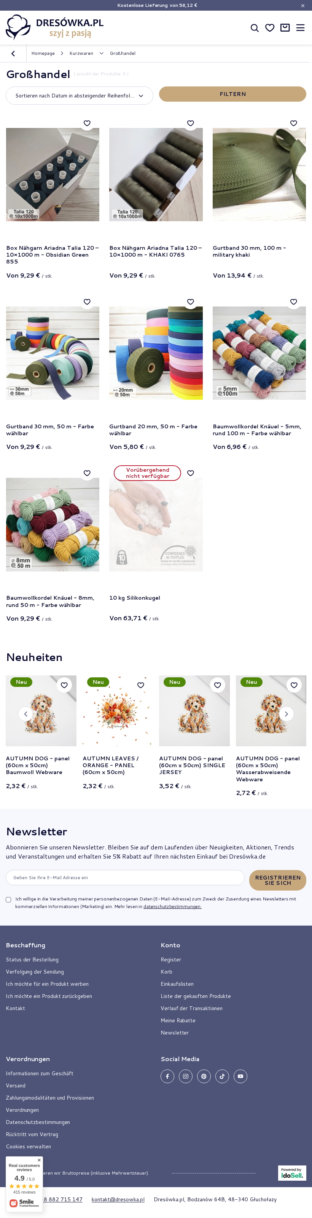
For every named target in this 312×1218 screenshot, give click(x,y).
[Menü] (300, 28)
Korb (166, 971)
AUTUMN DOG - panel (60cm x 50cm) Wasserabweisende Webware (268, 769)
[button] (25, 714)
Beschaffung (25, 945)
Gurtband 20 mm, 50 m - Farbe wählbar (153, 430)
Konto (170, 945)
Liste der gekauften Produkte (196, 996)
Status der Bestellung (32, 959)
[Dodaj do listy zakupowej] (64, 685)
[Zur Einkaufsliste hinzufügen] (87, 123)
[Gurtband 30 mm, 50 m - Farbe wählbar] (52, 353)
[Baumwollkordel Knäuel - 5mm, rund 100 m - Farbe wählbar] (259, 353)
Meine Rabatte (178, 1020)
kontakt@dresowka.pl (118, 1199)
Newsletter (36, 831)
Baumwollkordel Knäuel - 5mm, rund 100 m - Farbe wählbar (257, 430)
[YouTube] (240, 1076)
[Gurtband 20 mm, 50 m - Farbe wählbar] (155, 353)
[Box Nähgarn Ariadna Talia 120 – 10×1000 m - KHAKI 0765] (155, 174)
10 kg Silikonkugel (134, 598)
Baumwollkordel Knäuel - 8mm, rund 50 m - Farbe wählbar (50, 601)
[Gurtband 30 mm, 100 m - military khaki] (259, 174)
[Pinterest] (204, 1076)
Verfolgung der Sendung (35, 971)
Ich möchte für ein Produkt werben (47, 984)
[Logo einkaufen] (55, 27)
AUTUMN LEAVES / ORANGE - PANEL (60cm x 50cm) (110, 765)
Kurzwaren (81, 53)
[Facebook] (167, 1076)
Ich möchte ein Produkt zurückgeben (49, 996)
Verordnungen (22, 1110)
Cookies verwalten (28, 1146)
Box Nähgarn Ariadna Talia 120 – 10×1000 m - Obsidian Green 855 (52, 254)
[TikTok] (222, 1076)
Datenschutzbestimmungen (38, 1122)
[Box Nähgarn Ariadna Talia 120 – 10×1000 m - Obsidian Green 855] (52, 174)
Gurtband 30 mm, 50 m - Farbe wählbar (50, 430)
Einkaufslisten (177, 984)
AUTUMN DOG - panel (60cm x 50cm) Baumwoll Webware (38, 765)
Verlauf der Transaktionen (192, 1008)
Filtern (233, 94)
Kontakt (15, 1008)
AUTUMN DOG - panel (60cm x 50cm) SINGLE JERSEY (192, 765)
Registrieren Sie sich (278, 880)
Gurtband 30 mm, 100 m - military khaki (249, 251)
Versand (15, 1085)
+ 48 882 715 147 (59, 1199)
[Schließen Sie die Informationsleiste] (302, 5)
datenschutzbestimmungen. (172, 906)
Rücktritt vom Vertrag (32, 1134)
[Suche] (254, 27)
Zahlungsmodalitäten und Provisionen (50, 1097)
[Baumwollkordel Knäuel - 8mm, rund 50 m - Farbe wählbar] (52, 524)
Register (171, 959)
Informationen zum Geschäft (39, 1073)
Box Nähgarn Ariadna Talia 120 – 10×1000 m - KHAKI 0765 (155, 251)
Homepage (43, 53)
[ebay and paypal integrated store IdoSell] (292, 1173)
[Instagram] (186, 1076)
